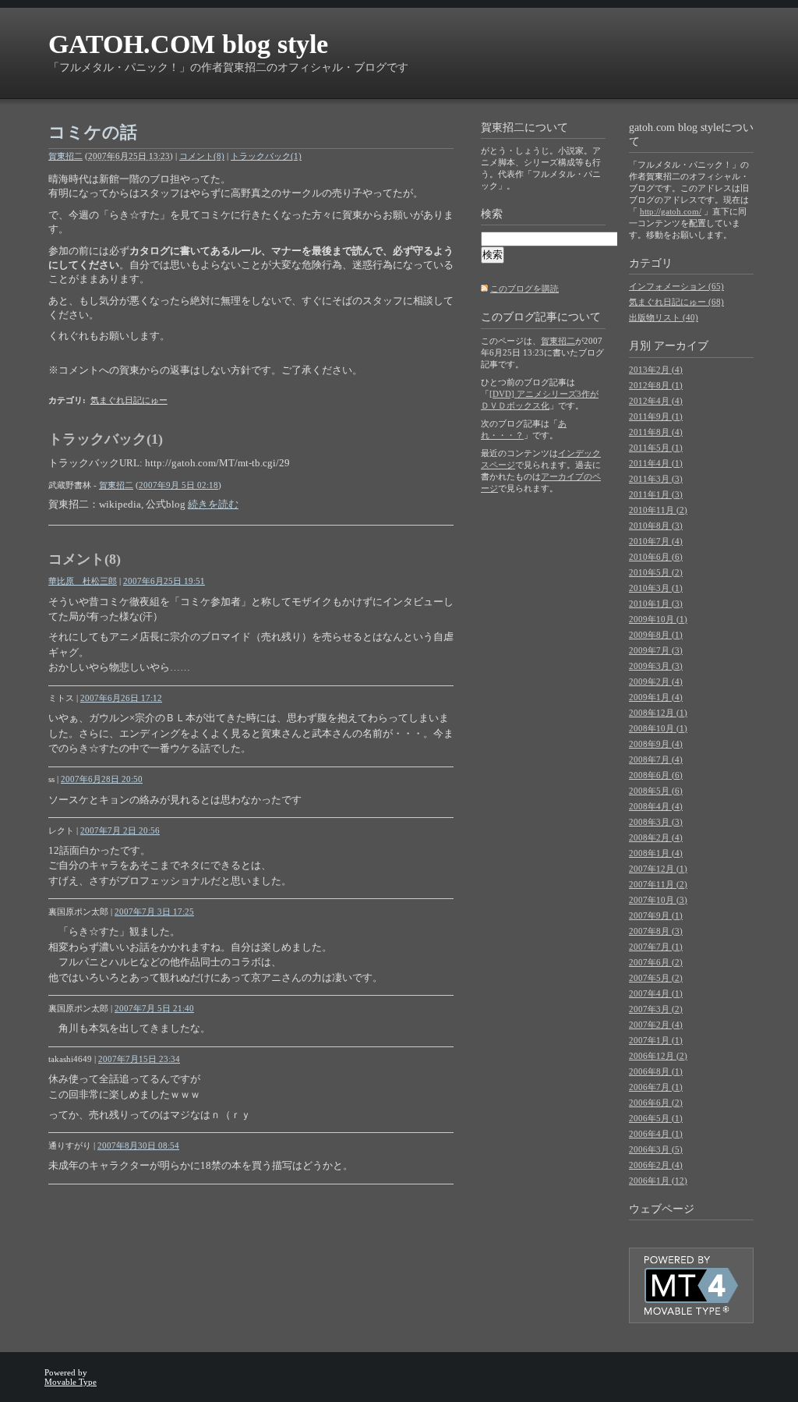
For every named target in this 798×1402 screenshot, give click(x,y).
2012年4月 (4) (656, 400)
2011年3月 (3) (656, 478)
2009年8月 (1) (656, 634)
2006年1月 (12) (658, 1180)
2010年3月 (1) (656, 588)
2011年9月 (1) (656, 416)
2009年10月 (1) (658, 619)
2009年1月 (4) (656, 697)
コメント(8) (201, 156)
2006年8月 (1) (656, 1071)
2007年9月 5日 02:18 (178, 485)
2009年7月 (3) (656, 650)
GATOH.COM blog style (188, 44)
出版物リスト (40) (663, 317)
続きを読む (213, 504)
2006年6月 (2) (656, 1102)
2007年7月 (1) (656, 946)
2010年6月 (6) (656, 556)
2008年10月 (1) (658, 728)
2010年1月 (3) (656, 603)
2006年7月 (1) (656, 1087)
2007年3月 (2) (656, 1009)
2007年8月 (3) (656, 931)
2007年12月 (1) (658, 868)
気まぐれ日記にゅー (129, 400)
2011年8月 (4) (656, 432)
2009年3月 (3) (656, 666)
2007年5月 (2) (656, 977)
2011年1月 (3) (656, 494)
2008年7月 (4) (656, 759)
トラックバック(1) (266, 156)
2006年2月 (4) (656, 1165)
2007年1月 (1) (656, 1040)
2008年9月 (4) (656, 744)
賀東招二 (65, 156)
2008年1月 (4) (656, 853)
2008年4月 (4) (656, 806)
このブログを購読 (524, 288)
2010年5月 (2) (656, 572)
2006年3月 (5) (656, 1149)
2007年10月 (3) (658, 900)
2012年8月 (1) (656, 385)
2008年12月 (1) (658, 712)
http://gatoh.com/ (670, 211)
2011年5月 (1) (656, 447)
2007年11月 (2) (658, 884)
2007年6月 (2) (656, 962)
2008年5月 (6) (656, 790)
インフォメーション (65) (676, 286)
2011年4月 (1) (656, 463)
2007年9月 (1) (656, 915)
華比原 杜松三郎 (82, 581)
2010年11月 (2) (658, 510)
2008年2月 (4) (656, 837)
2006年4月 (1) (656, 1133)
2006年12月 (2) (658, 1055)
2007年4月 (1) (656, 993)
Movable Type (70, 1381)
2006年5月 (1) (656, 1118)
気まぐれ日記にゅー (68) (676, 301)
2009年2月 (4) (656, 681)
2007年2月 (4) (656, 1024)
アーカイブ (681, 346)
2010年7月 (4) (656, 541)
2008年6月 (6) (656, 775)
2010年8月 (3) (656, 525)
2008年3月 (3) (656, 822)
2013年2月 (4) (656, 369)
